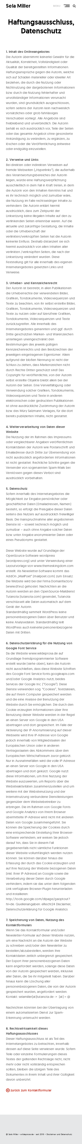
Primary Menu (67, 6)
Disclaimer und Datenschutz (59, 1134)
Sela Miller (18, 5)
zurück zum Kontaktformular (31, 1090)
